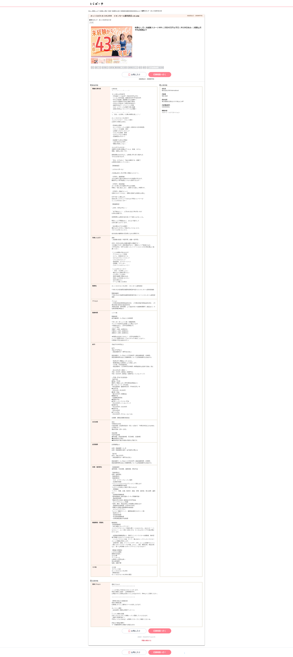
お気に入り (135, 74)
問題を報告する (146, 640)
